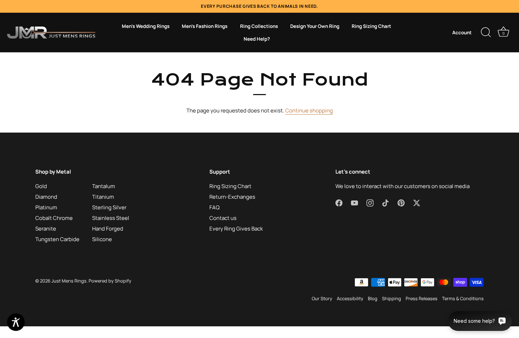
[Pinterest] (401, 202)
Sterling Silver (109, 207)
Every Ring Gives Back (236, 228)
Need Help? (257, 39)
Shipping (391, 298)
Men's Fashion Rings (204, 26)
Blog (372, 298)
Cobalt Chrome (54, 218)
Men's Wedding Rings (145, 26)
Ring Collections (259, 26)
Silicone (102, 239)
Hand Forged (107, 228)
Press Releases (421, 298)
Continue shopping (309, 110)
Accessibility (350, 298)
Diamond (46, 196)
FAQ (214, 207)
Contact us (223, 218)
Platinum (46, 207)
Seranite (45, 228)
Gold (41, 186)
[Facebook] (338, 202)
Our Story (322, 298)
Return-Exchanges (232, 196)
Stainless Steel (110, 218)
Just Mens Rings (69, 281)
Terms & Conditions (463, 298)
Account (462, 32)
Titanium (103, 196)
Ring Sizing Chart (371, 26)
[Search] (486, 32)
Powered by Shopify (110, 281)
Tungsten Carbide (57, 239)
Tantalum (103, 186)
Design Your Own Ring (314, 26)
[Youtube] (354, 202)
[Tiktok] (385, 202)
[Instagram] (370, 202)
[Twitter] (416, 202)
